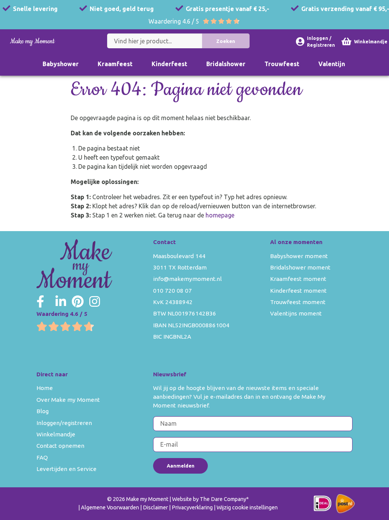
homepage (220, 215)
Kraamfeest (115, 63)
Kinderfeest (169, 63)
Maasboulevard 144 (179, 256)
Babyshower (61, 63)
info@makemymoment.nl (187, 279)
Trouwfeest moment (298, 302)
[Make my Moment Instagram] (94, 301)
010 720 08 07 (172, 290)
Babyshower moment (299, 256)
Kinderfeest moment (298, 290)
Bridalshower (225, 63)
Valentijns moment (296, 313)
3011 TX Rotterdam (180, 267)
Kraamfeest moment (298, 279)
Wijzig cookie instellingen (247, 507)
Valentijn (331, 63)
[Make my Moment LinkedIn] (60, 301)
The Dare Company (223, 499)
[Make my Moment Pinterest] (78, 301)
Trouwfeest (281, 63)
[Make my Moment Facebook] (40, 301)
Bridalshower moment (300, 267)
